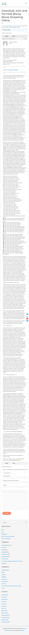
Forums (14, 25)
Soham (22, 630)
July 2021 (4, 601)
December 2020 (5, 615)
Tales (3, 563)
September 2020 (6, 622)
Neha (3, 529)
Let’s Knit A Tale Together (7, 25)
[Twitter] (27, 316)
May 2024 (4, 597)
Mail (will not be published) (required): (11, 480)
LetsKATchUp (5, 556)
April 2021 (4, 608)
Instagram (4, 552)
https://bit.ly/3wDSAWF (13, 69)
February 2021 (5, 613)
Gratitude (4, 549)
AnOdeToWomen (5, 545)
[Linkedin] (27, 321)
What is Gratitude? (6, 538)
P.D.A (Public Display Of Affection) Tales (11, 561)
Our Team (4, 559)
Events (3, 547)
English (18, 25)
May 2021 (4, 606)
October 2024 (5, 594)
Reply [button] (14, 38)
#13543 (25, 38)
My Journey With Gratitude (8, 536)
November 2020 (5, 617)
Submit (6, 513)
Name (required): (6, 476)
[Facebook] (27, 314)
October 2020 (5, 619)
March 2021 (4, 610)
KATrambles (4, 554)
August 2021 (5, 599)
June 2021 (4, 603)
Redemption (4, 534)
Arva (3, 531)
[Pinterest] (27, 318)
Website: (5, 485)
